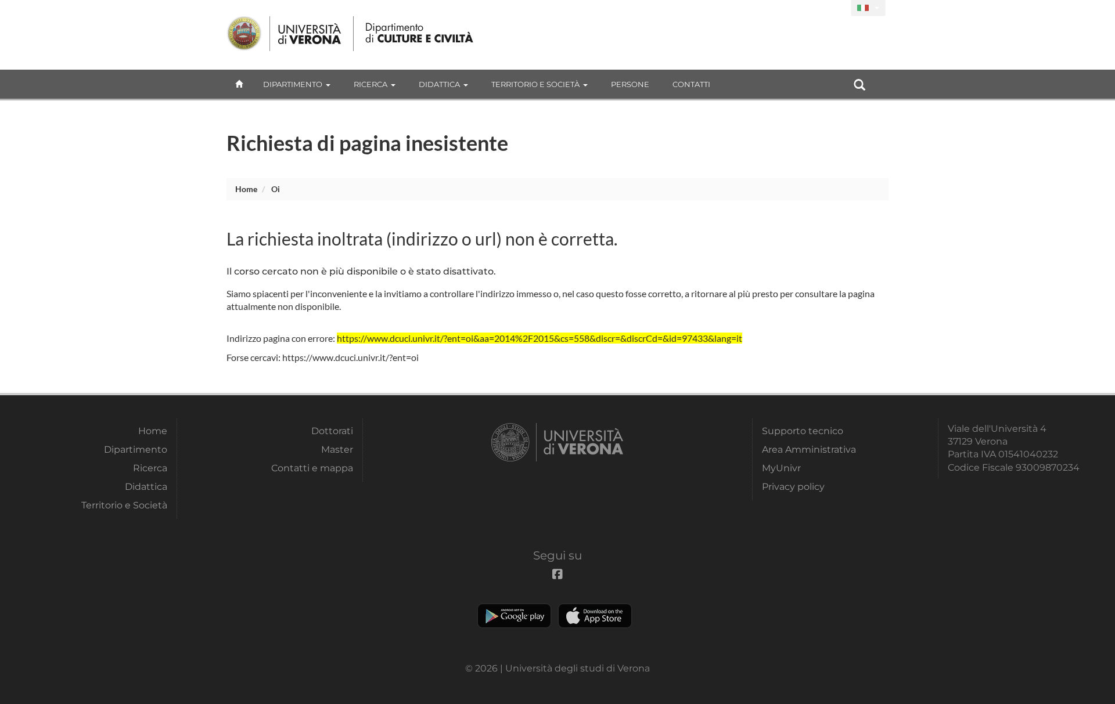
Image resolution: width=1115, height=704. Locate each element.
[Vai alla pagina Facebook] (837, 8)
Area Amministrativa (809, 449)
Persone (630, 84)
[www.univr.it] (284, 33)
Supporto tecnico (802, 430)
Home (246, 189)
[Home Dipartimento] (420, 33)
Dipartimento (292, 84)
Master (337, 449)
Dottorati (332, 430)
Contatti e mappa (312, 468)
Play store (514, 615)
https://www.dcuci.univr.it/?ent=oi (350, 357)
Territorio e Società (535, 84)
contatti (691, 84)
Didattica (439, 84)
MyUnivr (781, 468)
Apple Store (595, 615)
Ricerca (370, 84)
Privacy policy (793, 486)
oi (275, 189)
